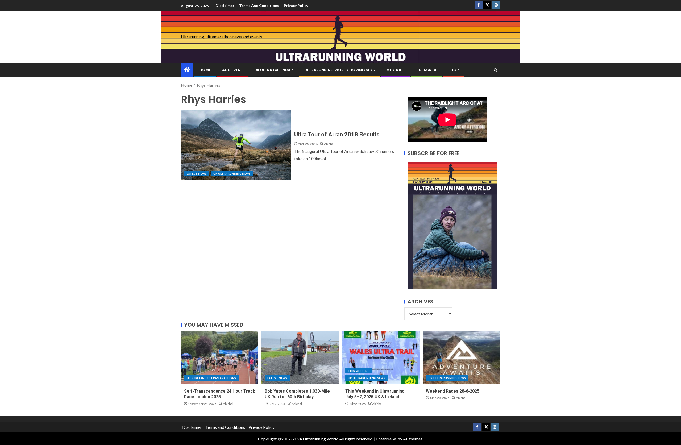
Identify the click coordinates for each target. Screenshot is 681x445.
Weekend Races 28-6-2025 (452, 391)
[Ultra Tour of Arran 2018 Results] (236, 145)
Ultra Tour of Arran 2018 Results (337, 134)
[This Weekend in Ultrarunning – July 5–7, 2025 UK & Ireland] (381, 357)
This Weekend (359, 370)
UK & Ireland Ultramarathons (211, 378)
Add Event (232, 70)
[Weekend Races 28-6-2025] (461, 357)
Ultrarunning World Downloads (339, 70)
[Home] (187, 70)
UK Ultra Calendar (273, 70)
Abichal (329, 144)
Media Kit (395, 70)
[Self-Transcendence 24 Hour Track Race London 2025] (219, 357)
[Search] (495, 70)
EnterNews (386, 438)
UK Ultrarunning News (232, 173)
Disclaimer (224, 5)
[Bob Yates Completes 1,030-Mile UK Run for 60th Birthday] (300, 357)
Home (205, 70)
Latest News (197, 173)
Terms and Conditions (259, 5)
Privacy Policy (296, 5)
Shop (453, 70)
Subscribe (426, 70)
